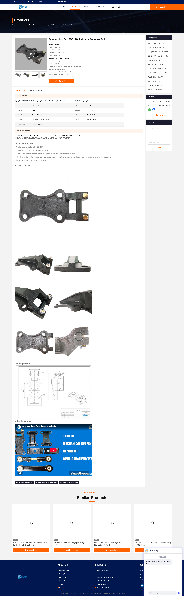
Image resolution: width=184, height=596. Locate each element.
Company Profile (64, 570)
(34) (157, 47)
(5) (156, 64)
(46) (158, 68)
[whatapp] (150, 110)
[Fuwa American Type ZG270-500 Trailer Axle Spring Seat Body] (31, 54)
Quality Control (63, 577)
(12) (154, 60)
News (98, 7)
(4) (158, 52)
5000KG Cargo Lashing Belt (24, 482)
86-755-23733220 (61, 2)
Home (65, 7)
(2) (157, 73)
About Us (87, 7)
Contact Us (62, 581)
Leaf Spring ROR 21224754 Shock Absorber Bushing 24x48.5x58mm (153, 544)
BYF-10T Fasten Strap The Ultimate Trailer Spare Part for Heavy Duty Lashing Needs (30, 544)
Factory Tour (63, 574)
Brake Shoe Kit (101, 584)
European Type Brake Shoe (105, 577)
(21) (156, 43)
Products (74, 7)
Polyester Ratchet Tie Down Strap (46, 482)
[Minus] (179, 551)
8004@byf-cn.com (45, 2)
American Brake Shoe (103, 574)
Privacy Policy (63, 588)
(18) (158, 56)
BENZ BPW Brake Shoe (104, 581)
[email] (154, 110)
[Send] (179, 593)
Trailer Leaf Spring (102, 570)
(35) (155, 85)
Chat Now (159, 115)
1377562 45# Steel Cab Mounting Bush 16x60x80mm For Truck (107, 544)
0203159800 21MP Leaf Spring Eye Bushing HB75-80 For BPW (71, 544)
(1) (155, 77)
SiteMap (61, 584)
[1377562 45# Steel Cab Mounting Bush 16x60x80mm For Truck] (112, 523)
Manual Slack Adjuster (103, 588)
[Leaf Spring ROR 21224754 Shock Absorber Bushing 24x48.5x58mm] (153, 523)
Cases (106, 7)
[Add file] (146, 593)
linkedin (142, 585)
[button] (45, 74)
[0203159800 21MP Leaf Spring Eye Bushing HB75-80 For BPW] (72, 523)
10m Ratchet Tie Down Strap (69, 482)
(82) (155, 90)
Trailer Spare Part (30, 25)
